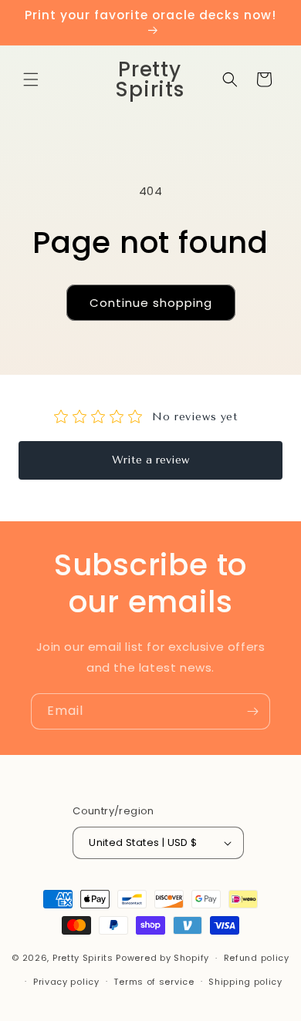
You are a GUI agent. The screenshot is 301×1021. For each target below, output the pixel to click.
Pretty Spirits (82, 958)
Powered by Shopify (162, 958)
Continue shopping (151, 303)
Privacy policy (66, 982)
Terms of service (153, 982)
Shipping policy (245, 982)
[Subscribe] (252, 711)
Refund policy (256, 958)
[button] (31, 79)
